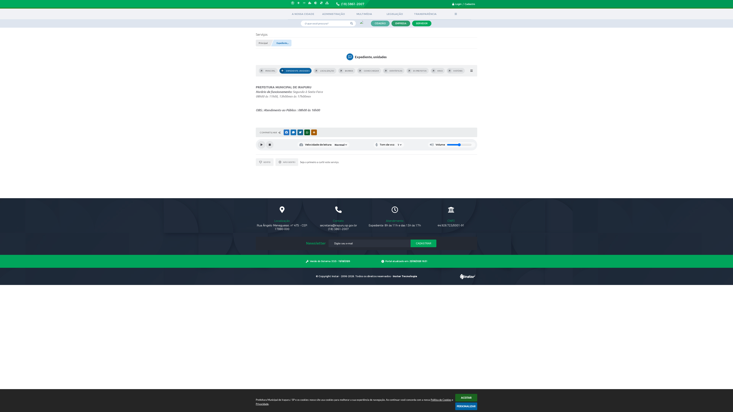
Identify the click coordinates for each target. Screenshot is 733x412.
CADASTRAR (423, 243)
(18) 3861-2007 (338, 229)
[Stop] (270, 145)
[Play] (261, 145)
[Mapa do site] (327, 3)
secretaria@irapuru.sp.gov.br (338, 225)
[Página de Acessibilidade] (292, 3)
